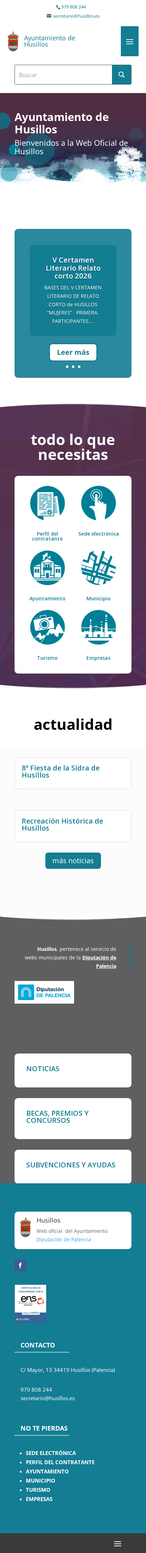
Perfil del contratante (47, 536)
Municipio (98, 598)
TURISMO (38, 1490)
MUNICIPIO (40, 1480)
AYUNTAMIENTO (47, 1471)
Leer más (73, 352)
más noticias (73, 860)
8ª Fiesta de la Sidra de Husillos (61, 771)
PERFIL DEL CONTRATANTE (60, 1462)
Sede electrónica (98, 533)
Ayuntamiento (47, 598)
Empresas (98, 657)
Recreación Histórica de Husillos (62, 824)
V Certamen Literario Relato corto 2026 (73, 268)
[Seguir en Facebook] (20, 1265)
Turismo (47, 657)
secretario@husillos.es (76, 16)
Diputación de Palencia (63, 1239)
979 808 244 (73, 7)
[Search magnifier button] (121, 74)
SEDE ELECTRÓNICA (51, 1453)
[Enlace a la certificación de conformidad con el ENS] (30, 1321)
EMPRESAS (39, 1499)
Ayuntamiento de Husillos (49, 41)
